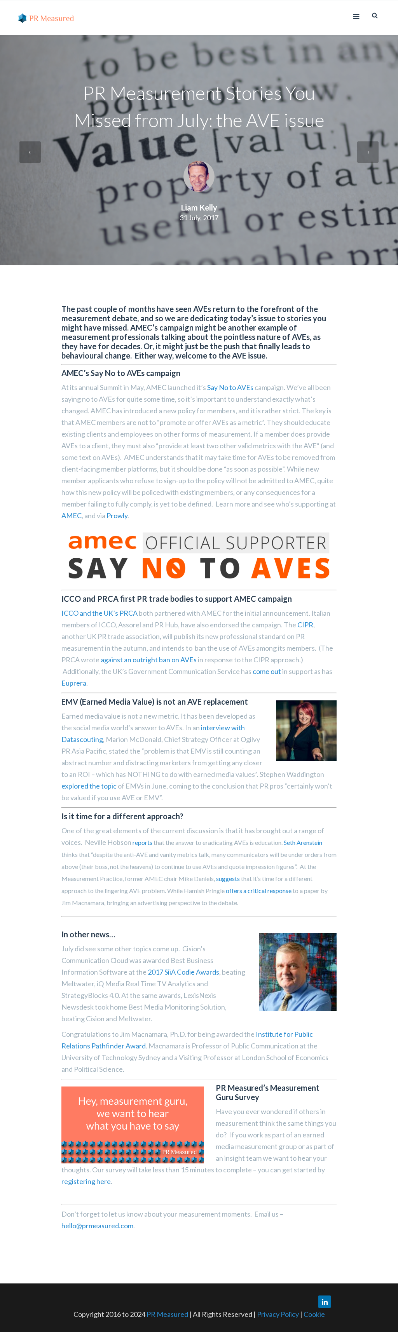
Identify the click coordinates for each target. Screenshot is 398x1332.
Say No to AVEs (230, 387)
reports (142, 842)
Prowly (116, 515)
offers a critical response (259, 890)
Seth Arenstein (303, 842)
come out (267, 671)
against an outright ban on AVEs (149, 659)
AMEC (71, 515)
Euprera (73, 683)
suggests (228, 878)
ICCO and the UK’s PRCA (99, 613)
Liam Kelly (199, 207)
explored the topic (89, 786)
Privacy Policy (278, 1314)
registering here (86, 1181)
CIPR (305, 624)
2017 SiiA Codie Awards (183, 972)
